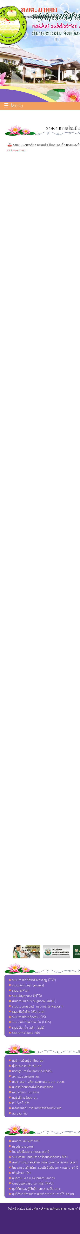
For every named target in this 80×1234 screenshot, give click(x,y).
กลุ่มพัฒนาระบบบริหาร (25, 1092)
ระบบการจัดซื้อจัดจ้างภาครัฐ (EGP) (34, 980)
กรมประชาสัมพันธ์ (23, 1146)
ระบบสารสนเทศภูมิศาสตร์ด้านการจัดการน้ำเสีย (40, 1157)
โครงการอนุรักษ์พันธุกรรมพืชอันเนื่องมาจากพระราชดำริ (45, 1167)
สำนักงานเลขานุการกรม (26, 1141)
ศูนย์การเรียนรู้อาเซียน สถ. (28, 1060)
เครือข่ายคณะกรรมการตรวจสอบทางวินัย (37, 1108)
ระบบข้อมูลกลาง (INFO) (27, 996)
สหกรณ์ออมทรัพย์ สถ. (26, 1076)
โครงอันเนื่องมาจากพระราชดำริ (30, 1152)
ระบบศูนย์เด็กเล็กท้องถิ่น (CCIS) (31, 1022)
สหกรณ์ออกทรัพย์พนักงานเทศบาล (32, 1087)
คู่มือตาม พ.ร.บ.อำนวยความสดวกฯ (33, 1178)
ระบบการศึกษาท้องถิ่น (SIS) (29, 1017)
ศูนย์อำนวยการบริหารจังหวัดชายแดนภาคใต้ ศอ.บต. (43, 1194)
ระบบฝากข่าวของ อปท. (26, 1033)
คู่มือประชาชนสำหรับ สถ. (27, 1066)
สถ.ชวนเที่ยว (20, 1113)
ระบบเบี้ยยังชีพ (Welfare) (28, 1011)
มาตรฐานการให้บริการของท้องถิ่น (32, 1071)
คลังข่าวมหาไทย (21, 1173)
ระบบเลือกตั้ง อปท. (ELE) (28, 1027)
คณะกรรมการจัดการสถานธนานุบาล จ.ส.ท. (38, 1081)
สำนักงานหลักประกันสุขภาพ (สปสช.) (34, 1001)
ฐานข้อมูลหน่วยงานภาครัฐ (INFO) (32, 1183)
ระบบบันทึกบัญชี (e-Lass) (28, 985)
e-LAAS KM (21, 1103)
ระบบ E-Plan (20, 990)
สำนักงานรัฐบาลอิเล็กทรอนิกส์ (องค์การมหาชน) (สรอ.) (44, 1162)
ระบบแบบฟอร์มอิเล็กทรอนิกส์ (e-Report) (37, 1006)
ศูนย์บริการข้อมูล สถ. (25, 1097)
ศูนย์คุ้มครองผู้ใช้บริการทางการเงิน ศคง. (36, 1188)
